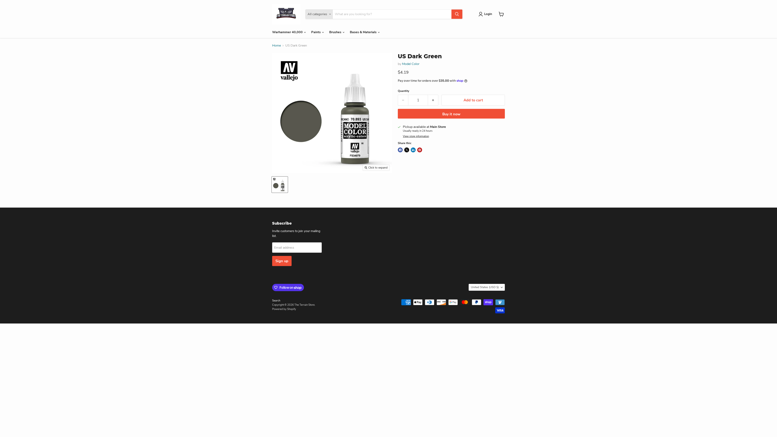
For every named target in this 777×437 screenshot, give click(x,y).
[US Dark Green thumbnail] (280, 185)
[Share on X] (406, 149)
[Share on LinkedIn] (413, 149)
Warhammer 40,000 (288, 32)
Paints (316, 32)
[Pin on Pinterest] (419, 149)
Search (276, 300)
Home (276, 45)
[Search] (456, 14)
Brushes (335, 32)
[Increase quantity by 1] (433, 100)
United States (485, 287)
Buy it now (451, 114)
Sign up (281, 261)
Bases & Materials (363, 32)
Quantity (403, 91)
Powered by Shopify (284, 309)
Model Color (410, 64)
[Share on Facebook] (400, 149)
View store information (416, 136)
